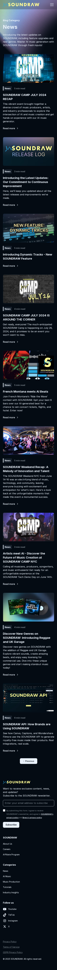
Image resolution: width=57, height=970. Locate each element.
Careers (6, 849)
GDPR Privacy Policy (13, 952)
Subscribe (11, 824)
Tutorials (7, 887)
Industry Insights (11, 892)
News (5, 871)
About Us (7, 844)
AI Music (7, 876)
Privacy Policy (10, 941)
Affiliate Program (11, 854)
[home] (21, 4)
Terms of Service (11, 947)
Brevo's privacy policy (32, 818)
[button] (51, 4)
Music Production (11, 881)
